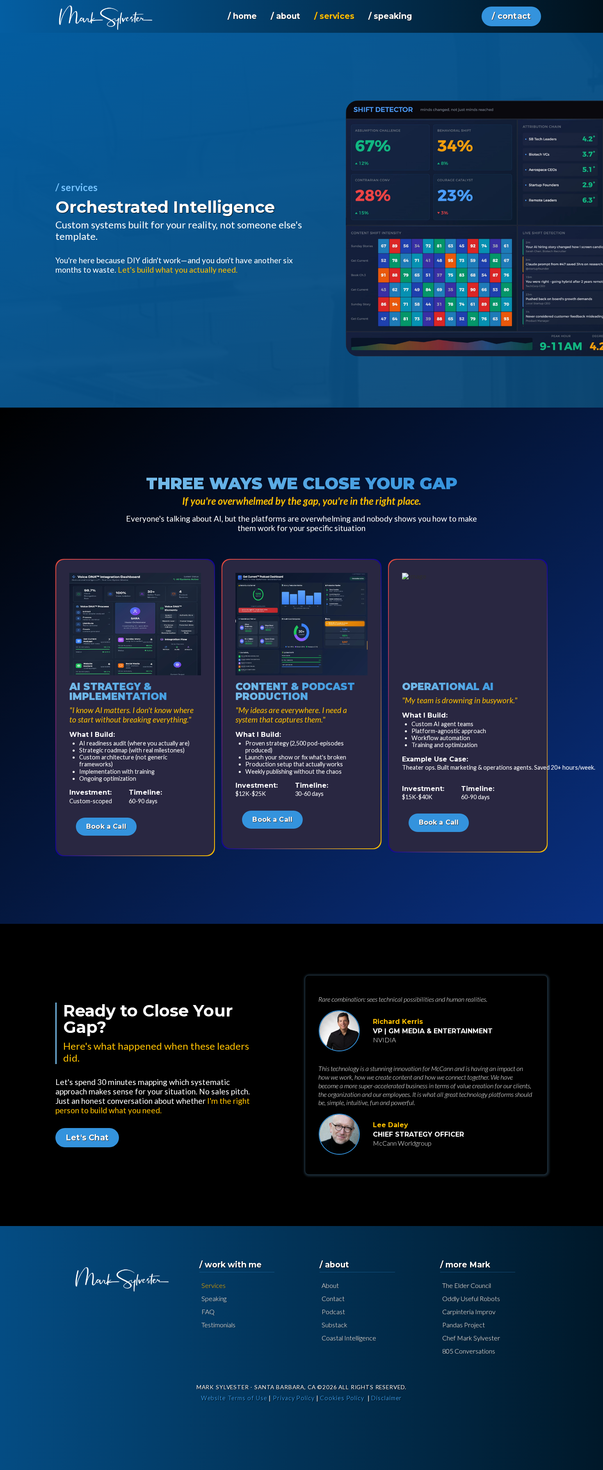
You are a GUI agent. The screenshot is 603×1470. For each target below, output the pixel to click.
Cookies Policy (342, 1398)
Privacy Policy (294, 1398)
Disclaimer (386, 1398)
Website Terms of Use (234, 1398)
